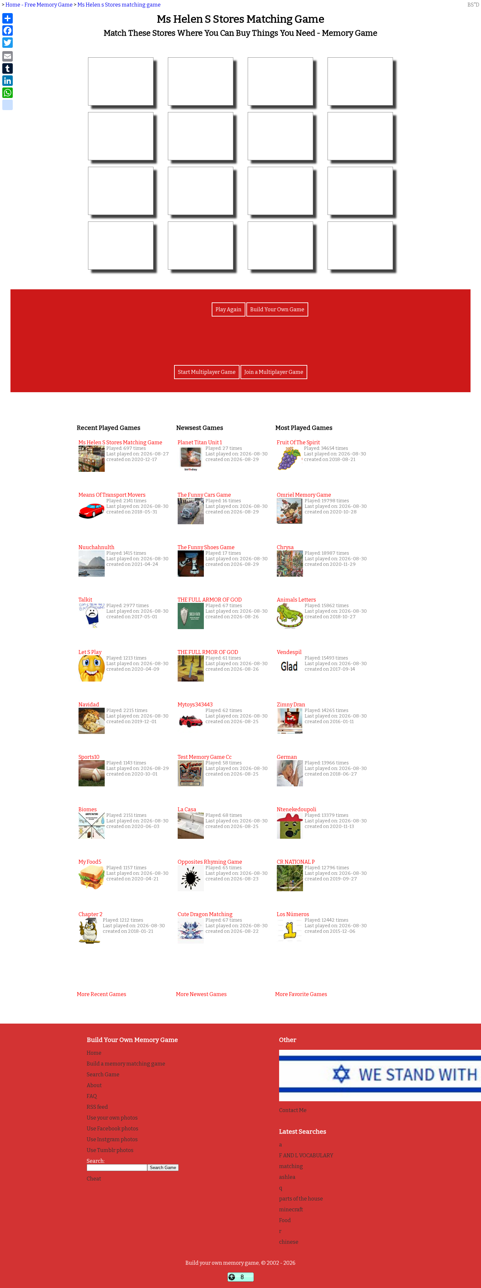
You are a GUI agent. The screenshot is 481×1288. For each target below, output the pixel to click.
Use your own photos (112, 1118)
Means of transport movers (112, 495)
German (287, 757)
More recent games (101, 994)
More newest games (201, 994)
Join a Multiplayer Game (273, 372)
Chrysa (285, 547)
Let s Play (90, 652)
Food (285, 1220)
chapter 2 (90, 914)
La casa (187, 809)
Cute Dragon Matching (205, 914)
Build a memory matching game (126, 1064)
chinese (288, 1242)
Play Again (228, 309)
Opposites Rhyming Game (210, 862)
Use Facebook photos (112, 1128)
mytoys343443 (195, 705)
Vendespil (289, 652)
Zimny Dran (291, 705)
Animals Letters (296, 600)
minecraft (291, 1209)
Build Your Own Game (277, 309)
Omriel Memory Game (304, 495)
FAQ (92, 1096)
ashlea (287, 1177)
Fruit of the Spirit (298, 442)
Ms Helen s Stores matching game (119, 5)
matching (291, 1166)
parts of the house (301, 1199)
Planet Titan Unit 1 (200, 442)
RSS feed (97, 1107)
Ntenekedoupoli (296, 809)
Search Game (103, 1074)
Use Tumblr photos (110, 1150)
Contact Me (293, 1110)
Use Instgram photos (112, 1139)
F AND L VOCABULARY (306, 1155)
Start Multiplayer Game (207, 372)
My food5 (90, 862)
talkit (85, 600)
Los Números (293, 914)
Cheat (94, 1179)
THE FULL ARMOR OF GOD (210, 600)
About (94, 1085)
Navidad (89, 705)
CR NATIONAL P (296, 862)
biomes (88, 809)
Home (94, 1053)
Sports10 (89, 757)
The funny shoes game (206, 547)
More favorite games (301, 994)
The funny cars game (204, 495)
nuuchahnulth (97, 547)
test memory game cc (205, 757)
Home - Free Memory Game (39, 5)
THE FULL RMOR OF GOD (208, 652)
